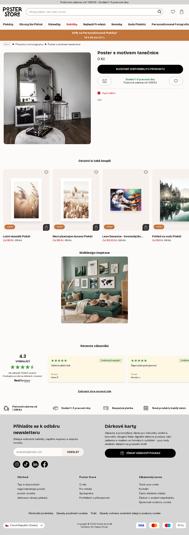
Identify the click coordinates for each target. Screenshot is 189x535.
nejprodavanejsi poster (31, 489)
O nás (82, 484)
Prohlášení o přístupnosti (94, 497)
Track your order (149, 484)
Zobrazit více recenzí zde (94, 391)
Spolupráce (86, 493)
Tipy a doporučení (28, 484)
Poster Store (103, 524)
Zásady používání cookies (72, 513)
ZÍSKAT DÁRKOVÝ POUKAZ (143, 453)
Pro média (85, 489)
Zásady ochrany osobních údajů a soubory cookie (130, 513)
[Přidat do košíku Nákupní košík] (46, 227)
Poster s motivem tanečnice (64, 44)
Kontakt (144, 489)
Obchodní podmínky (40, 513)
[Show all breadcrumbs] (7, 44)
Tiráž (94, 513)
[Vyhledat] (160, 12)
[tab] (173, 12)
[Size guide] (104, 81)
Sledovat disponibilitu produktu (140, 69)
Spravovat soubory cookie (155, 502)
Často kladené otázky (152, 493)
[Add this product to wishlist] (176, 81)
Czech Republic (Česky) (24, 525)
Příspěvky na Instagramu (29, 44)
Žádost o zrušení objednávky (156, 497)
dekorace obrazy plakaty (32, 497)
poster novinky (26, 493)
